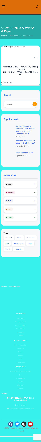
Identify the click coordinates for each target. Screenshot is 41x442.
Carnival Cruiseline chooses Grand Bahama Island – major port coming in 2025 (25, 129)
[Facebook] (10, 424)
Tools (30, 243)
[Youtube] (30, 424)
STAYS (9, 209)
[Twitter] (17, 424)
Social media (18, 243)
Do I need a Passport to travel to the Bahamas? (25, 141)
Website (19, 249)
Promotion (31, 238)
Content (9, 238)
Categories (9, 175)
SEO (7, 243)
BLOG (9, 184)
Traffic (8, 249)
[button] (37, 6)
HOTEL (10, 201)
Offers (19, 238)
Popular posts (11, 119)
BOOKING (10, 192)
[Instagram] (23, 424)
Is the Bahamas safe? (24, 152)
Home (3, 35)
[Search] (34, 104)
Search (7, 95)
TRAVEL (10, 217)
